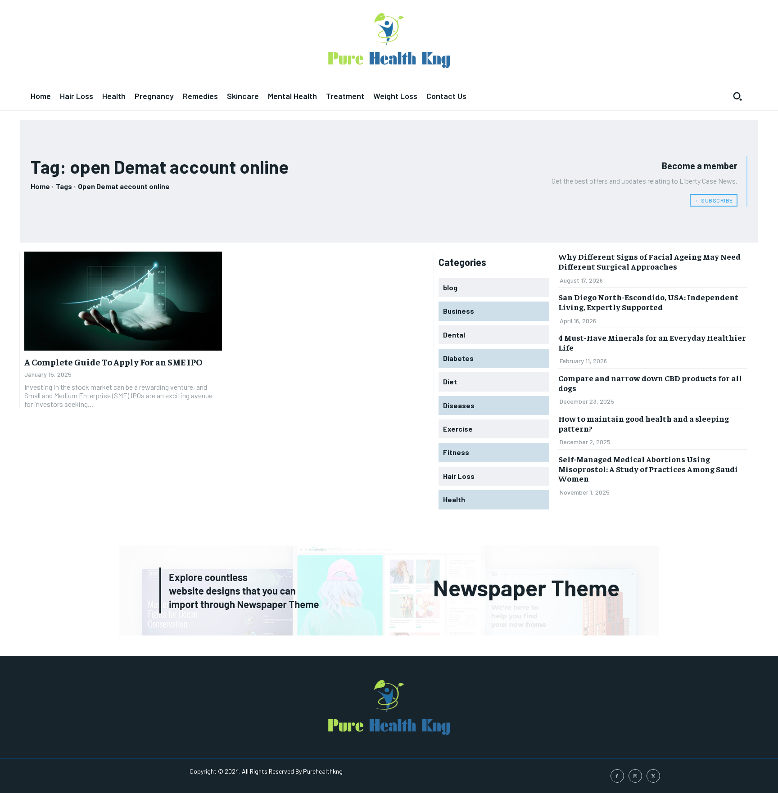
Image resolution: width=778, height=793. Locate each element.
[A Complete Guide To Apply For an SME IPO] (123, 301)
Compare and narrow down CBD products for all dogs (650, 383)
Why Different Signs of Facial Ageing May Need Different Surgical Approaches (649, 261)
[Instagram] (635, 776)
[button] (737, 96)
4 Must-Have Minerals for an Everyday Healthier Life (652, 342)
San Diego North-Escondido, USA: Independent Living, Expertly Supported (648, 302)
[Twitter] (653, 776)
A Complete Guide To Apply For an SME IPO (113, 361)
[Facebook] (617, 776)
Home (40, 186)
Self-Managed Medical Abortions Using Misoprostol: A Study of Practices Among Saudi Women (648, 468)
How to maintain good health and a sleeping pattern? (643, 423)
